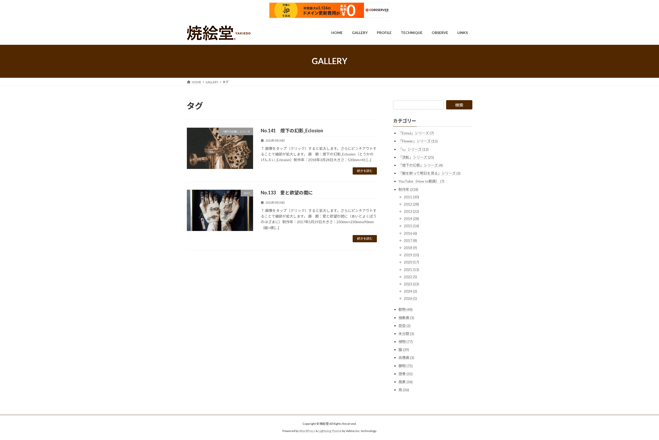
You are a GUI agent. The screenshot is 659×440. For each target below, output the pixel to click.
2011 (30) (411, 196)
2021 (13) (411, 269)
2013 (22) (411, 211)
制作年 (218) (408, 189)
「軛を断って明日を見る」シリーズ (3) (429, 173)
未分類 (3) (406, 333)
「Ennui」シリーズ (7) (416, 133)
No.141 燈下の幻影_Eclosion (292, 130)
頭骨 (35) (405, 373)
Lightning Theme (330, 431)
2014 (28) (411, 218)
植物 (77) (405, 341)
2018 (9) (410, 247)
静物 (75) (405, 365)
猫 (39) (403, 349)
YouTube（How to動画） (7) (421, 181)
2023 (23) (411, 284)
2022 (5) (410, 276)
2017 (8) (410, 240)
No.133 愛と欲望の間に (287, 192)
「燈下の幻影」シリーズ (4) (420, 165)
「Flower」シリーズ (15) (418, 141)
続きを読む (364, 171)
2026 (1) (410, 298)
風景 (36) (405, 381)
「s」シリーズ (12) (413, 149)
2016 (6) (410, 233)
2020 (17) (411, 262)
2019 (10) (411, 255)
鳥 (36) (403, 389)
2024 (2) (410, 291)
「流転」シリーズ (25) (416, 157)
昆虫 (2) (404, 325)
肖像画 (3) (406, 357)
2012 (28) (411, 204)
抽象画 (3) (406, 317)
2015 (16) (411, 225)
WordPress (307, 431)
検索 (459, 104)
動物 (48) (405, 309)
